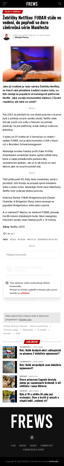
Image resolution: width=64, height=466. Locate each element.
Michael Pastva (21, 37)
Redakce (33, 445)
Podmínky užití (47, 445)
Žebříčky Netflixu (48, 240)
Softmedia (53, 461)
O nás (13, 445)
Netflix (32, 240)
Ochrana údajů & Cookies (33, 449)
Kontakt (22, 445)
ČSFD (13, 240)
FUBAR (22, 240)
